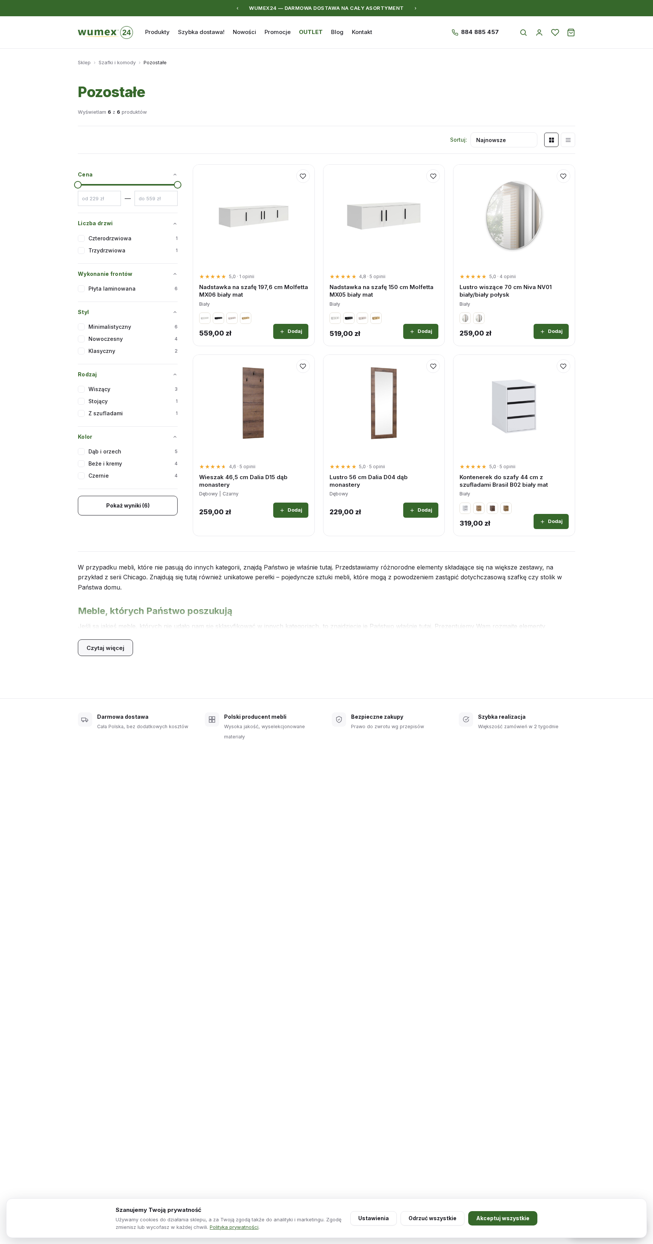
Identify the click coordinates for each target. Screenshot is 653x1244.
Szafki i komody (117, 62)
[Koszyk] (571, 32)
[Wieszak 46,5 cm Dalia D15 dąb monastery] (253, 405)
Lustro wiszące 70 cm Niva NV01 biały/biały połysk (506, 290)
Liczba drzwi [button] (95, 223)
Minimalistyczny (133, 326)
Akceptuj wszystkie (502, 1218)
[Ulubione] (555, 32)
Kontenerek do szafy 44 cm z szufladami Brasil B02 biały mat (504, 480)
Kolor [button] (85, 436)
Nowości (244, 32)
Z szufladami (133, 413)
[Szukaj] (523, 32)
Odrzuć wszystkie (432, 1218)
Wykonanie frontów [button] (105, 274)
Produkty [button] (157, 32)
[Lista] (568, 140)
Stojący (133, 401)
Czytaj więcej (105, 647)
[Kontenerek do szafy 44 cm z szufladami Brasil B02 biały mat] (514, 405)
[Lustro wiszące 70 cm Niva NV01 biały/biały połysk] (514, 215)
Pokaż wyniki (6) (128, 505)
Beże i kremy (133, 463)
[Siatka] (551, 140)
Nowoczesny (133, 339)
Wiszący (133, 389)
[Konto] (539, 32)
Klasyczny (133, 351)
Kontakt (362, 32)
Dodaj (295, 331)
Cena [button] (85, 174)
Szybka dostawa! (201, 32)
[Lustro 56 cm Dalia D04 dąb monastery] (384, 405)
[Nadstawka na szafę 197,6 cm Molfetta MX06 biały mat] (253, 215)
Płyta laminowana (133, 288)
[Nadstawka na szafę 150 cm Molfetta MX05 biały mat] (384, 215)
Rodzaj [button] (87, 374)
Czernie (133, 475)
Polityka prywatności (234, 1227)
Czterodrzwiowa (133, 238)
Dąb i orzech (133, 451)
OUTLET (311, 32)
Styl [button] (83, 312)
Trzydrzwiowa (133, 250)
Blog (337, 32)
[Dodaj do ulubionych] (303, 176)
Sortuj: (458, 139)
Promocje (278, 32)
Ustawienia (373, 1218)
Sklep (84, 62)
